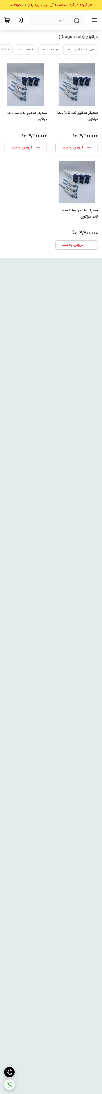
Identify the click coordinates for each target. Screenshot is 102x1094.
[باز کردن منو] (93, 20)
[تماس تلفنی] (9, 1072)
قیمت (29, 49)
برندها (53, 49)
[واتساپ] (9, 1084)
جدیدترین (80, 49)
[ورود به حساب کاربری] (21, 20)
